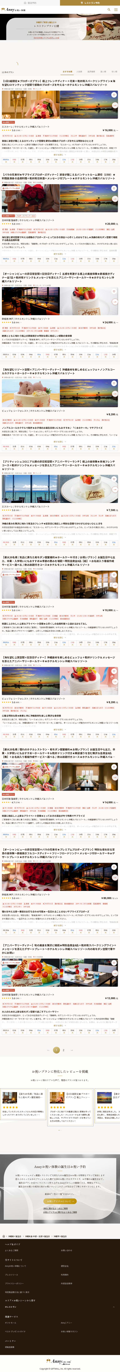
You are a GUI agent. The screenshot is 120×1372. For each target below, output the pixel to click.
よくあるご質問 (11, 1250)
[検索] (109, 9)
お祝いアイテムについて (59, 1201)
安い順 (114, 71)
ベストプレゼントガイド (15, 1331)
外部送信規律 (66, 1283)
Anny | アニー (66, 1323)
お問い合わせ (66, 1250)
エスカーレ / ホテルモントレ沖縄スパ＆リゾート (26, 126)
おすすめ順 (67, 71)
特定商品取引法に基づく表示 (17, 1292)
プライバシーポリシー (14, 1283)
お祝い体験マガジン (69, 1331)
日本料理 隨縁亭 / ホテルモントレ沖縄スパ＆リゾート (28, 220)
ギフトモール (10, 1323)
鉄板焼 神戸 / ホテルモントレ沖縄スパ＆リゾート (26, 318)
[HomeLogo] (60, 1361)
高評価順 (91, 71)
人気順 (79, 71)
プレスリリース (11, 1275)
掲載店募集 (9, 1347)
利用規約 (64, 1275)
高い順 (103, 71)
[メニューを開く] (116, 9)
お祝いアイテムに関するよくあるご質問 (60, 1212)
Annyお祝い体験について (15, 1266)
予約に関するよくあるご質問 (55, 1208)
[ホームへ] (13, 9)
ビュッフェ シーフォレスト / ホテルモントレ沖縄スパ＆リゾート (33, 410)
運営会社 (64, 1266)
